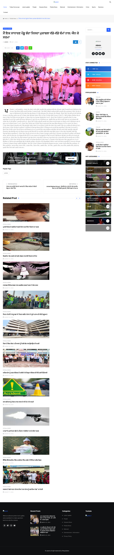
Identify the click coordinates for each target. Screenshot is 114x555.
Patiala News (53, 7)
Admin (6, 42)
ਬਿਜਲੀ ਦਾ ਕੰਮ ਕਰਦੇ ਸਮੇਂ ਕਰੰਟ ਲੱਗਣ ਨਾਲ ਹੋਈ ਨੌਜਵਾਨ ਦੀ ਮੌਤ (20, 256)
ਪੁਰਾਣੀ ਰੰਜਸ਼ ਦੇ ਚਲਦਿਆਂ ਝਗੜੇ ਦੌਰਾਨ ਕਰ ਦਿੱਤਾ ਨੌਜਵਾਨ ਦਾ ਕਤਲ (21, 227)
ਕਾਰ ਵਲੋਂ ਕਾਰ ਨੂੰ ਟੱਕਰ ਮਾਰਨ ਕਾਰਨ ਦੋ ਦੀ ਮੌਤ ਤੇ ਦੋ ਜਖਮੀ (18, 402)
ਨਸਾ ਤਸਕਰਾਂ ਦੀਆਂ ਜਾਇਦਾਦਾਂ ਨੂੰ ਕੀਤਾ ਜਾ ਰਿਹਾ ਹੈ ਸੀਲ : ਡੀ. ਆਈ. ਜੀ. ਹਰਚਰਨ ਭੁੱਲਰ (48, 517)
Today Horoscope (15, 7)
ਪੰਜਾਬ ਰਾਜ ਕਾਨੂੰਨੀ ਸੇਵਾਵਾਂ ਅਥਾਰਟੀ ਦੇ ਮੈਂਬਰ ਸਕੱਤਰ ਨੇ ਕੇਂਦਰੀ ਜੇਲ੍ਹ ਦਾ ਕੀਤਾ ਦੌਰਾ (21, 187)
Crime (87, 7)
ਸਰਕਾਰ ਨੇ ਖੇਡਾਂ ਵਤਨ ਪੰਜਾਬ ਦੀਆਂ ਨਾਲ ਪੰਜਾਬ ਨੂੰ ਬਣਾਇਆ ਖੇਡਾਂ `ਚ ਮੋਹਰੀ (23, 489)
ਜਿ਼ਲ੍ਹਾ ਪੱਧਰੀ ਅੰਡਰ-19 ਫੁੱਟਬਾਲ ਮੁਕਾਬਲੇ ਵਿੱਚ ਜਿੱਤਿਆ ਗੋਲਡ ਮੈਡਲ (103, 116)
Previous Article (12, 184)
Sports (94, 7)
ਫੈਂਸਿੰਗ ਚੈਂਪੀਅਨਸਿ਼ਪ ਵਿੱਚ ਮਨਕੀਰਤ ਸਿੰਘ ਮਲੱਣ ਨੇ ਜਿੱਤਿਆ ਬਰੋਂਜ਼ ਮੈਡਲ (22, 460)
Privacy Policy (68, 536)
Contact (5, 12)
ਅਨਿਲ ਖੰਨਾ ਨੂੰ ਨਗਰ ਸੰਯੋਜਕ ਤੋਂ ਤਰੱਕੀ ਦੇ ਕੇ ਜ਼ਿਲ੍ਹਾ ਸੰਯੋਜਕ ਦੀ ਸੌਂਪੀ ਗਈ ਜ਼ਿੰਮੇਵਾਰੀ (25, 373)
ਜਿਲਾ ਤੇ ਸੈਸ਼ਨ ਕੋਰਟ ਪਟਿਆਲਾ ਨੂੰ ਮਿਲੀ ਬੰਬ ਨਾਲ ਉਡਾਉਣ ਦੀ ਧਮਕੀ (21, 343)
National (62, 7)
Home (5, 7)
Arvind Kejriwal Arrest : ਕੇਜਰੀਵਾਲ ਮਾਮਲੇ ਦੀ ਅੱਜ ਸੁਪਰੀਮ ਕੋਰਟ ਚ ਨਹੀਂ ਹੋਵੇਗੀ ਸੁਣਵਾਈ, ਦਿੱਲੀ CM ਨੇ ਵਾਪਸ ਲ (62, 187)
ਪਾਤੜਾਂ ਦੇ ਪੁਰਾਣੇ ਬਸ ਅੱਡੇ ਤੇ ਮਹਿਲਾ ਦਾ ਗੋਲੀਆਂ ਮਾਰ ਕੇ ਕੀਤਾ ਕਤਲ (21, 431)
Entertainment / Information (75, 7)
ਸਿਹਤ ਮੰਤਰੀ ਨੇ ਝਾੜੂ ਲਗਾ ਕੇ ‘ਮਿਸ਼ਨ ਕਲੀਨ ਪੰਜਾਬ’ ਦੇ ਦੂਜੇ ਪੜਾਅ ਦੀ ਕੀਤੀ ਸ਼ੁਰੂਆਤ (25, 314)
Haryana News (43, 7)
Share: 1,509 (9, 48)
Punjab (34, 7)
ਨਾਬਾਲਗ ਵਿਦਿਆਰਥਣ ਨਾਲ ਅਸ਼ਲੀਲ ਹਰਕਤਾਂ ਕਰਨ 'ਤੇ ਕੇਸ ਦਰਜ (20, 285)
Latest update (26, 7)
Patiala (6, 173)
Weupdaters (65, 551)
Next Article (72, 184)
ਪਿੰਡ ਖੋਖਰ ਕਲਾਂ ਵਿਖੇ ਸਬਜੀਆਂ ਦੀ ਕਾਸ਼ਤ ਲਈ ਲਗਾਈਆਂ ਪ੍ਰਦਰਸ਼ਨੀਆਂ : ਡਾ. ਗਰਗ (103, 131)
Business (100, 7)
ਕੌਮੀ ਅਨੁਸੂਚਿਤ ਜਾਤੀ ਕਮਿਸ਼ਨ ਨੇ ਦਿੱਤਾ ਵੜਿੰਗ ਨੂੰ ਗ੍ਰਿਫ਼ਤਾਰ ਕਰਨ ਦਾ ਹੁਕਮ (103, 101)
